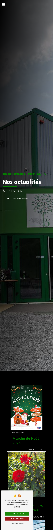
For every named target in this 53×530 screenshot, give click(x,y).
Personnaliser (17, 524)
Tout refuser (18, 519)
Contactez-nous (20, 198)
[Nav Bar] (3, 4)
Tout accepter (18, 513)
